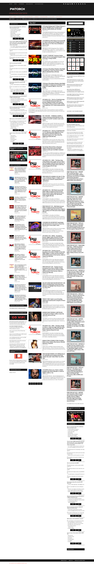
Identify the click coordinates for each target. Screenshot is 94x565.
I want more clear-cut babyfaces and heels (17, 98)
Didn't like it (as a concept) (15, 35)
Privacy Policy (64, 560)
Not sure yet (70, 537)
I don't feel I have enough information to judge (18, 114)
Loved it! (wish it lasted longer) (15, 30)
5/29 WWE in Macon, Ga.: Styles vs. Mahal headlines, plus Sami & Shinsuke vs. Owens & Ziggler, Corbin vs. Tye (53, 371)
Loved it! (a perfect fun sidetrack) (16, 29)
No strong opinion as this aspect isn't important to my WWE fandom (18, 58)
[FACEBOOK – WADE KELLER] (76, 4)
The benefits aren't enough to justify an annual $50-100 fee (18, 72)
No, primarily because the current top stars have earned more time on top (18, 53)
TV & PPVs (20, 16)
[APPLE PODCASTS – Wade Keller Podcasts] (81, 4)
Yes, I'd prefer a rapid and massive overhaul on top (19, 46)
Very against (13, 140)
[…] (47, 37)
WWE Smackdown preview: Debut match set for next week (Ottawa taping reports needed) (75, 98)
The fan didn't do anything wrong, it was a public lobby (18, 112)
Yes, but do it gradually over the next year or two (18, 47)
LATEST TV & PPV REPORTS (15, 165)
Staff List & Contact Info (80, 560)
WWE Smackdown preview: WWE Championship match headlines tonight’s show (75, 102)
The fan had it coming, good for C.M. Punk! (17, 109)
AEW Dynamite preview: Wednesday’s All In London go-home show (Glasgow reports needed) (75, 85)
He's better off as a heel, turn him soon (17, 124)
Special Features (43, 16)
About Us (71, 560)
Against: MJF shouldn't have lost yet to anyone (18, 91)
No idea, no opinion (14, 128)
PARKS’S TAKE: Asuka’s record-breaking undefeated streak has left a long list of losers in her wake (53, 300)
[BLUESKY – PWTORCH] (64, 4)
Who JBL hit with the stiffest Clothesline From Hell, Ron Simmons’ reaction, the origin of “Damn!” (75, 106)
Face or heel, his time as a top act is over (15, 127)
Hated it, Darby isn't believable (15, 36)
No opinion (12, 141)
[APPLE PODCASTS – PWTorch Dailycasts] (85, 4)
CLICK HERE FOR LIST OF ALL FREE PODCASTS (75, 403)
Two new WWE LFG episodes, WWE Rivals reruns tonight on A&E (75, 77)
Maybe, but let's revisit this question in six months (19, 55)
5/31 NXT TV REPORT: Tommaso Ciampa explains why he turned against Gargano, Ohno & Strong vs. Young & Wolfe (53, 57)
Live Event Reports (29, 16)
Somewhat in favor (14, 136)
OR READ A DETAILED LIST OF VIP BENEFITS (18, 347)
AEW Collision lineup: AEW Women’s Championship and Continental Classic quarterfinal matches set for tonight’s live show (75, 90)
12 (38, 383)
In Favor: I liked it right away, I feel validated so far (19, 84)
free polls (26, 105)
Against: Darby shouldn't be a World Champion (18, 90)
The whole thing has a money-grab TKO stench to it (19, 74)
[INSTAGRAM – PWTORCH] (72, 4)
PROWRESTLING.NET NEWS (74, 73)
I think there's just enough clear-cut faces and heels (76, 499)
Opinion (36, 16)
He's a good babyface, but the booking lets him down (75, 520)
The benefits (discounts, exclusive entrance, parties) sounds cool (18, 66)
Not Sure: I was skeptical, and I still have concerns (19, 89)
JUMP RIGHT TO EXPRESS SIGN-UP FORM (17, 346)
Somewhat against (14, 139)
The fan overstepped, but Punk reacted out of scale (19, 110)
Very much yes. (13, 135)
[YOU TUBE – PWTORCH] (68, 4)
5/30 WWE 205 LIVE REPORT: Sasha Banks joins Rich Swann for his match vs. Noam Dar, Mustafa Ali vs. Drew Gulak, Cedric (53, 224)
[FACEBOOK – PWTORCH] (74, 4)
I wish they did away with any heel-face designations (15, 102)
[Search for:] (76, 23)
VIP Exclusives (59, 16)
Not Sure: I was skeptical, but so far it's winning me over (18, 87)
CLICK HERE (11, 363)
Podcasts (52, 16)
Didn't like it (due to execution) (15, 34)
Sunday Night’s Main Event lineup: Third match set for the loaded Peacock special (75, 95)
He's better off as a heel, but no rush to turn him (18, 123)
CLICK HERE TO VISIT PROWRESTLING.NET (75, 111)
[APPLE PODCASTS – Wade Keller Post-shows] (83, 4)
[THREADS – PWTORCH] (70, 4)
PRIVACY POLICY (12, 372)
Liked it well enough (14, 31)
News (15, 16)
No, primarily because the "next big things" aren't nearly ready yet (18, 50)
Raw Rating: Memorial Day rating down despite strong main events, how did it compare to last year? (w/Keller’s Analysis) (52, 148)
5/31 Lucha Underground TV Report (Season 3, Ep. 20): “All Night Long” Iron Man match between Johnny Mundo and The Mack (53, 27)
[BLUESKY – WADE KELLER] (66, 4)
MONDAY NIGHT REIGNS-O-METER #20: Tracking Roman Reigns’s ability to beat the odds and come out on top (53, 314)
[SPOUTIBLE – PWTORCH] (79, 4)
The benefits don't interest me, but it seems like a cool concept (18, 69)
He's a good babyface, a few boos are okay (17, 122)
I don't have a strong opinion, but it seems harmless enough (18, 77)
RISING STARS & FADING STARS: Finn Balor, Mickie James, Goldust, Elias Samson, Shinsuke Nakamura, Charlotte (53, 342)
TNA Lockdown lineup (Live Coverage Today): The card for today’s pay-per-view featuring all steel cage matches (75, 81)
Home (10, 16)
